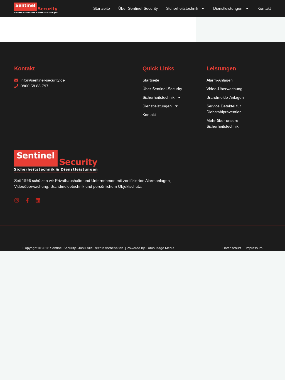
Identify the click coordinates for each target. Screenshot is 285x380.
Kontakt (264, 8)
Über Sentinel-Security (138, 8)
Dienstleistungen (227, 8)
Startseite (101, 8)
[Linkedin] (37, 200)
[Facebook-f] (27, 200)
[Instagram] (16, 200)
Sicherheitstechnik (182, 8)
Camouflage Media (160, 248)
